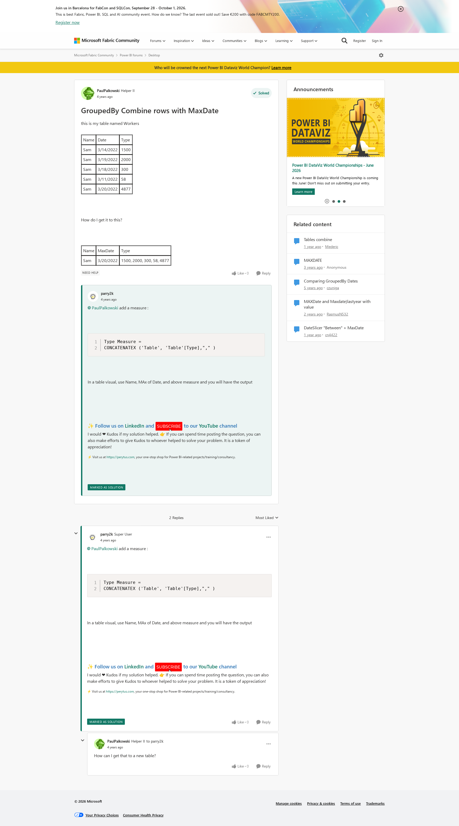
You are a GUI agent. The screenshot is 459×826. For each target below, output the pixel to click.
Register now (68, 22)
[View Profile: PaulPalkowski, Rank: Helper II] (87, 93)
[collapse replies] (76, 533)
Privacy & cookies (321, 803)
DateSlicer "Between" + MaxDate (334, 327)
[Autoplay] (327, 201)
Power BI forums (131, 55)
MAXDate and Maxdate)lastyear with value (337, 304)
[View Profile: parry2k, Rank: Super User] (92, 537)
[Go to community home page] (106, 41)
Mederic (331, 246)
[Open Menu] (381, 55)
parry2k (107, 293)
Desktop (154, 55)
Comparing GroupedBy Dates (331, 281)
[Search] (344, 40)
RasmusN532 (337, 314)
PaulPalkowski (108, 90)
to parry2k (154, 741)
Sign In (377, 40)
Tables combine (318, 239)
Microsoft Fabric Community (94, 55)
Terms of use (350, 803)
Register (359, 40)
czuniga (333, 287)
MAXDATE (313, 260)
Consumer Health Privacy (143, 815)
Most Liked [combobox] (267, 517)
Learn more (281, 67)
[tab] (333, 201)
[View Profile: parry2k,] (93, 296)
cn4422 (331, 334)
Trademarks (375, 803)
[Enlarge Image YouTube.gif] (168, 426)
